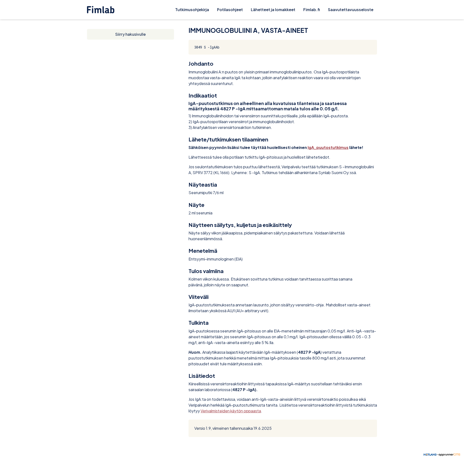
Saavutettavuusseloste (350, 9)
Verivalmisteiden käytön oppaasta (231, 410)
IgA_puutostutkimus (328, 147)
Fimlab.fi (311, 9)
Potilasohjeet (230, 9)
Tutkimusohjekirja (192, 9)
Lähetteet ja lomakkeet (273, 9)
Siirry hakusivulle (130, 34)
